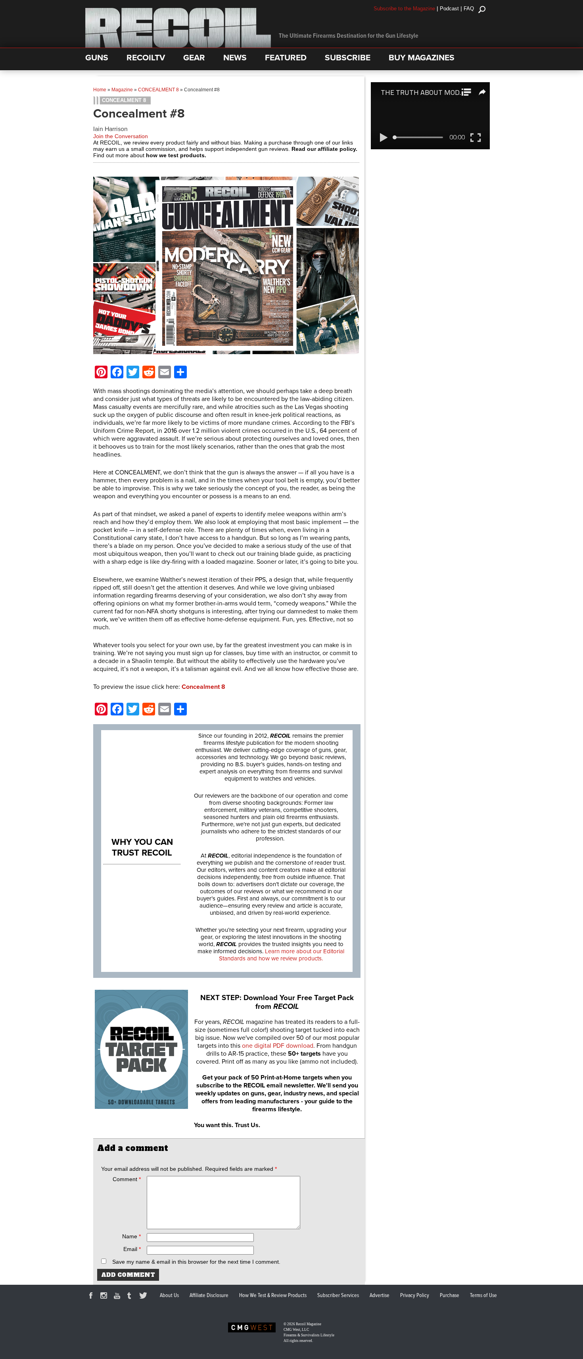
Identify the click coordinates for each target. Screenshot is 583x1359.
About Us (169, 1295)
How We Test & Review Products (273, 1295)
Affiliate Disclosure (209, 1295)
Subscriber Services (338, 1295)
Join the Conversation (120, 136)
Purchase (449, 1295)
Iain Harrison (110, 129)
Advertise (379, 1295)
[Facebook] (92, 1296)
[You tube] (118, 1296)
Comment (127, 1179)
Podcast (449, 9)
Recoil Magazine (308, 1324)
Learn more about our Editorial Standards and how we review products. (281, 955)
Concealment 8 (203, 687)
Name (131, 1236)
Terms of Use (483, 1295)
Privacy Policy (414, 1295)
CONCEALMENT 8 (158, 90)
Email (132, 1249)
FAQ (469, 9)
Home (99, 90)
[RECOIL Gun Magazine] (178, 45)
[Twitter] (144, 1296)
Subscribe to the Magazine (404, 9)
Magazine (122, 90)
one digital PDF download (277, 1046)
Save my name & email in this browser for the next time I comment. (196, 1262)
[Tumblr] (131, 1296)
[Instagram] (105, 1296)
